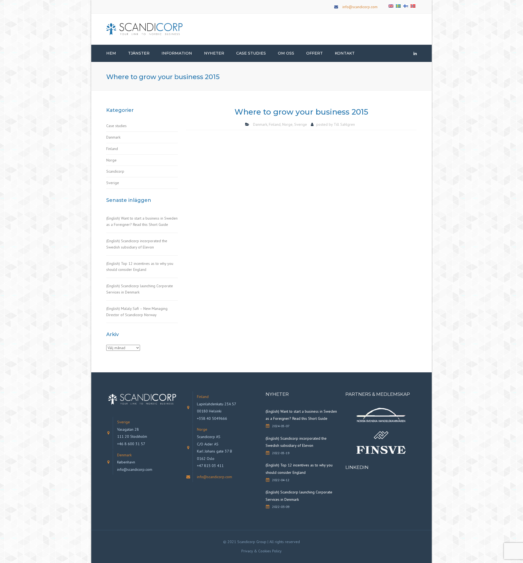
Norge (111, 160)
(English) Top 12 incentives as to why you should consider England (139, 266)
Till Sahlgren (344, 124)
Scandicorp (115, 171)
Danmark (113, 137)
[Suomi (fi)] (405, 5)
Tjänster (139, 53)
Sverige (112, 182)
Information (177, 53)
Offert (314, 53)
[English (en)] (390, 5)
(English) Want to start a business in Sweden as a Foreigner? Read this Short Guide (142, 221)
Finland (112, 148)
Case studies (116, 125)
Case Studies (251, 53)
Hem (111, 53)
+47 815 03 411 (210, 465)
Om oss (286, 53)
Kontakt (345, 53)
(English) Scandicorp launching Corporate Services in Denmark (139, 289)
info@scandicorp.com (360, 6)
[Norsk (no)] (413, 5)
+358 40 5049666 (212, 418)
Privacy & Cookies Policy (261, 551)
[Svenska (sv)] (398, 5)
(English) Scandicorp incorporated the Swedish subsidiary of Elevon (136, 244)
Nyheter (214, 53)
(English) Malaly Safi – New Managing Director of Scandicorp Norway (137, 311)
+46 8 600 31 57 (131, 443)
